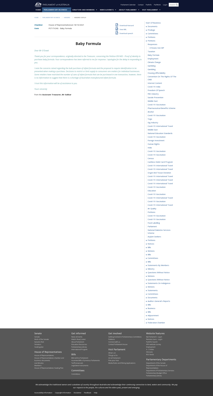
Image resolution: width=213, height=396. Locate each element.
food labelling (154, 223)
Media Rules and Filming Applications (121, 363)
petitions (151, 37)
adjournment (153, 315)
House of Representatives (44, 355)
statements (153, 290)
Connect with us (114, 342)
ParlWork (157, 5)
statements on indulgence (159, 283)
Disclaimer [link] (77, 393)
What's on (112, 353)
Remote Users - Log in (154, 339)
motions (151, 251)
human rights (154, 144)
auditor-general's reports (159, 301)
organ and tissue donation (159, 172)
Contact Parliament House (117, 344)
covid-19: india (154, 86)
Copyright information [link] (63, 393)
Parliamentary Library (79, 347)
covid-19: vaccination (157, 104)
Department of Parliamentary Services (160, 370)
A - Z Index (150, 349)
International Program (79, 349)
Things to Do (113, 355)
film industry (153, 94)
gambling (152, 66)
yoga (150, 119)
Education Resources (79, 344)
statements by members (158, 265)
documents (152, 26)
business (151, 308)
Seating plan (39, 347)
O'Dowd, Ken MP (157, 48)
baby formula (153, 55)
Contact (140, 5)
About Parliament (128, 10)
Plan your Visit (113, 360)
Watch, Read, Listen (78, 339)
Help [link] (95, 393)
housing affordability (156, 73)
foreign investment (156, 140)
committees (153, 33)
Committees (75, 374)
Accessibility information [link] (43, 393)
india (150, 147)
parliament (152, 226)
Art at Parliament (114, 358)
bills (149, 247)
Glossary (149, 352)
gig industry (153, 122)
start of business (153, 23)
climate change (154, 62)
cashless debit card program (160, 162)
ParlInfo (149, 5)
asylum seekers (154, 236)
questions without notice (159, 272)
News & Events (107, 10)
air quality (152, 208)
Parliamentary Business (55, 10)
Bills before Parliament (79, 358)
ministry (151, 269)
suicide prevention (155, 97)
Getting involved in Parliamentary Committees (125, 337)
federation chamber (156, 322)
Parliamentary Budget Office (156, 373)
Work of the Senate (41, 339)
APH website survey (153, 344)
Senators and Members (83, 10)
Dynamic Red (39, 342)
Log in (165, 5)
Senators (37, 344)
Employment (150, 347)
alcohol (151, 111)
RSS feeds (150, 354)
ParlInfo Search (152, 342)
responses (152, 44)
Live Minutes (39, 363)
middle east (153, 101)
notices (151, 243)
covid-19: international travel (160, 126)
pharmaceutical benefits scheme (161, 108)
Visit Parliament (150, 10)
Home (38, 10)
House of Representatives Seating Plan (48, 368)
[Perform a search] (177, 5)
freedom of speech (156, 90)
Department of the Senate (156, 363)
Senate (37, 337)
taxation (151, 51)
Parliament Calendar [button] (128, 5)
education (152, 190)
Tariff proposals (77, 363)
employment (153, 58)
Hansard (67, 17)
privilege (151, 30)
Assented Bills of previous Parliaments (85, 360)
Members (38, 365)
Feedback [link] (87, 393)
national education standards (160, 133)
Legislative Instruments (79, 365)
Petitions (111, 339)
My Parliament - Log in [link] (154, 337)
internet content (155, 83)
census (151, 158)
